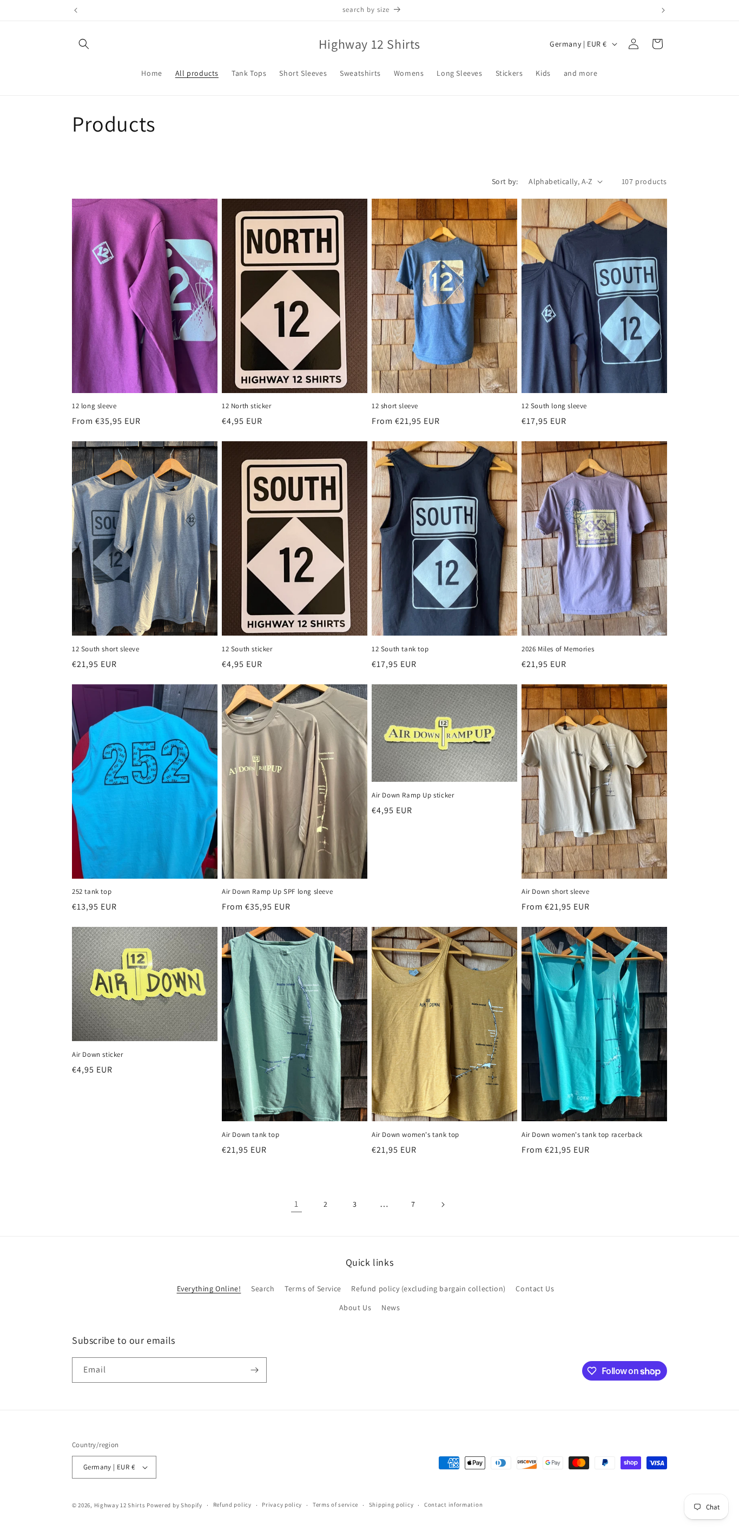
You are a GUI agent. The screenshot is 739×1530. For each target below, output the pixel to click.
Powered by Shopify (174, 1505)
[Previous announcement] (76, 10)
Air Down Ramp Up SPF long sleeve (277, 891)
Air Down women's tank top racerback (582, 1134)
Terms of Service (313, 1288)
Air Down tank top (250, 1134)
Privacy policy (282, 1504)
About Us (355, 1308)
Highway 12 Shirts (120, 1505)
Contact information (453, 1504)
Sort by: (505, 181)
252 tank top (91, 891)
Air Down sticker (97, 1054)
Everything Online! (209, 1288)
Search (263, 1288)
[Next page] (442, 1205)
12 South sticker (247, 649)
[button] (84, 44)
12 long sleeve (94, 406)
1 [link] (296, 1203)
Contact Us (535, 1288)
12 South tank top (400, 649)
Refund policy (232, 1504)
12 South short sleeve (106, 649)
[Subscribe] (254, 1370)
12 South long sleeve (554, 406)
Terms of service (335, 1504)
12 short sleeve (395, 406)
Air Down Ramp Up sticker (413, 795)
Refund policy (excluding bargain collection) (428, 1288)
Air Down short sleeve (556, 891)
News (390, 1308)
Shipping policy (391, 1504)
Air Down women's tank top (415, 1134)
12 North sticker (247, 406)
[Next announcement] (663, 10)
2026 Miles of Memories (558, 649)
